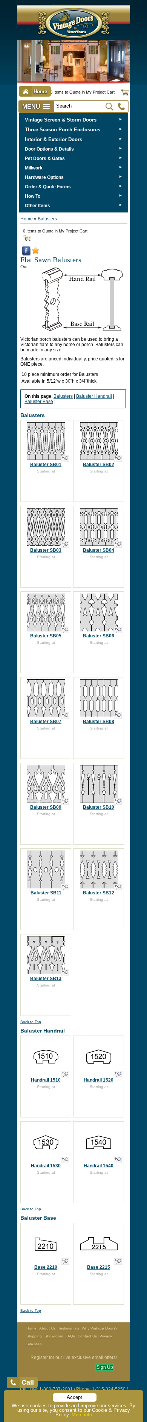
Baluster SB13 (45, 978)
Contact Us (87, 1336)
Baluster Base (38, 401)
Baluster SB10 (98, 807)
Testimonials (68, 1328)
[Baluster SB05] (65, 630)
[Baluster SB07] (65, 716)
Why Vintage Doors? (100, 1328)
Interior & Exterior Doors (53, 139)
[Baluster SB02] (118, 459)
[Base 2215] (118, 1261)
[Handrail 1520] (118, 1074)
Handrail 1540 (98, 1165)
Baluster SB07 (45, 721)
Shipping (34, 1336)
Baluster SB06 (98, 636)
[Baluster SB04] (118, 544)
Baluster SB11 (46, 893)
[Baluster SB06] (118, 630)
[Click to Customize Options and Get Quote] (46, 458)
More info (82, 1414)
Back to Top (30, 1022)
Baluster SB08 (98, 721)
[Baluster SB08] (118, 716)
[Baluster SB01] (65, 459)
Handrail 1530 (46, 1165)
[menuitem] (73, 120)
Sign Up (104, 1367)
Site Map (34, 1344)
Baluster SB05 (45, 636)
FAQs (70, 1336)
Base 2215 (98, 1267)
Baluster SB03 (45, 550)
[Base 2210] (65, 1261)
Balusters (47, 219)
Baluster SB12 (98, 893)
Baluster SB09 (45, 807)
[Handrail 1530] (65, 1160)
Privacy (106, 1336)
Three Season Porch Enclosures (62, 129)
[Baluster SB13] (65, 973)
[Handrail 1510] (65, 1074)
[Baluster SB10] (118, 801)
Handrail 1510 (46, 1080)
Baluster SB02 (98, 464)
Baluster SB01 (45, 464)
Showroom (53, 1336)
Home (26, 219)
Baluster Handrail (94, 396)
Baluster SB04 (98, 550)
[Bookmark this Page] (35, 252)
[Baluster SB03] (65, 544)
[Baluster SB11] (65, 887)
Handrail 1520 (98, 1080)
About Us (47, 1328)
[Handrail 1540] (118, 1160)
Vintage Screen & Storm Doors (60, 120)
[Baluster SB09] (65, 801)
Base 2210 (45, 1267)
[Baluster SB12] (118, 887)
